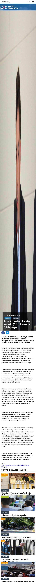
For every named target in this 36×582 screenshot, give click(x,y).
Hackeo (22, 465)
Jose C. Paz (5, 475)
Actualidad (16, 318)
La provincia (5, 497)
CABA (3, 519)
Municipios (8, 318)
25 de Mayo (4, 465)
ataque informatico (14, 465)
